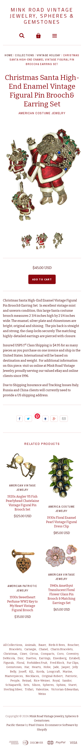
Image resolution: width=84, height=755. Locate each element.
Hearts (36, 667)
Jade (56, 667)
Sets (26, 685)
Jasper (66, 667)
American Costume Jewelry (42, 113)
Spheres (48, 685)
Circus (34, 653)
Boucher (73, 645)
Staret (72, 685)
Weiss (42, 694)
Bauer (42, 645)
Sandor (66, 680)
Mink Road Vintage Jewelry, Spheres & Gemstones (42, 16)
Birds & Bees (57, 645)
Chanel (43, 649)
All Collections (12, 645)
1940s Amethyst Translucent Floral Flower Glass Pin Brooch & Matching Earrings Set (61, 594)
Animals (30, 645)
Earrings (44, 658)
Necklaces (32, 676)
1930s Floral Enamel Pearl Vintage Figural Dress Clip (61, 522)
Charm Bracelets (62, 649)
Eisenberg (59, 658)
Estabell (74, 658)
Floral (20, 662)
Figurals (9, 662)
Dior (20, 658)
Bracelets (15, 649)
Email (64, 419)
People (15, 680)
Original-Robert (52, 676)
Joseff (22, 671)
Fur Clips (72, 662)
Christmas (10, 653)
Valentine (42, 689)
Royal (56, 680)
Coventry (72, 653)
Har (26, 667)
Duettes (31, 658)
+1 (54, 419)
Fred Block (57, 662)
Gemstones (14, 667)
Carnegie (30, 649)
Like (19, 419)
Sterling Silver (13, 689)
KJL (31, 671)
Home (9, 55)
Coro (60, 653)
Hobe (47, 667)
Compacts (47, 653)
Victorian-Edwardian (64, 689)
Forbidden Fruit (37, 662)
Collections (24, 55)
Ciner (23, 653)
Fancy (45, 419)
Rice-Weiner (42, 680)
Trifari (29, 689)
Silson (36, 685)
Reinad (26, 680)
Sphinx (61, 685)
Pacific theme (15, 725)
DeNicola (9, 658)
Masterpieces (14, 676)
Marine (67, 671)
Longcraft (53, 671)
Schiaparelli (13, 685)
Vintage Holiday (49, 55)
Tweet (28, 419)
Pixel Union (36, 725)
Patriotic (71, 676)
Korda (40, 671)
